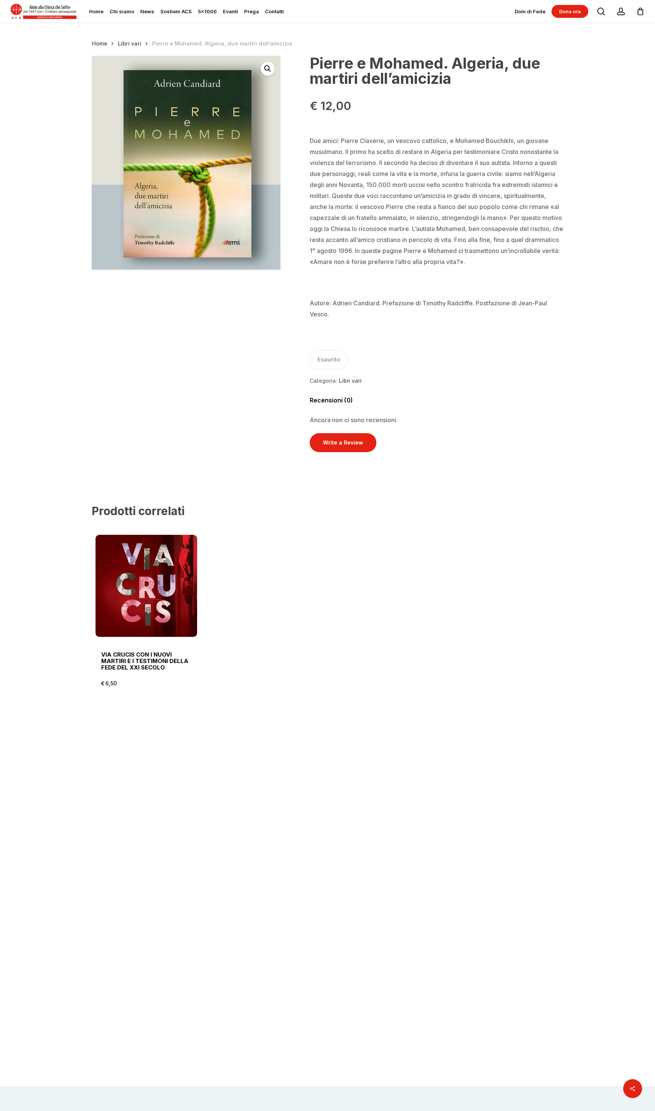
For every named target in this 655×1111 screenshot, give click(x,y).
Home (99, 43)
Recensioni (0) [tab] (331, 400)
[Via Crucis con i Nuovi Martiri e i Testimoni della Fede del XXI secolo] (146, 586)
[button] (267, 68)
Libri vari (129, 43)
